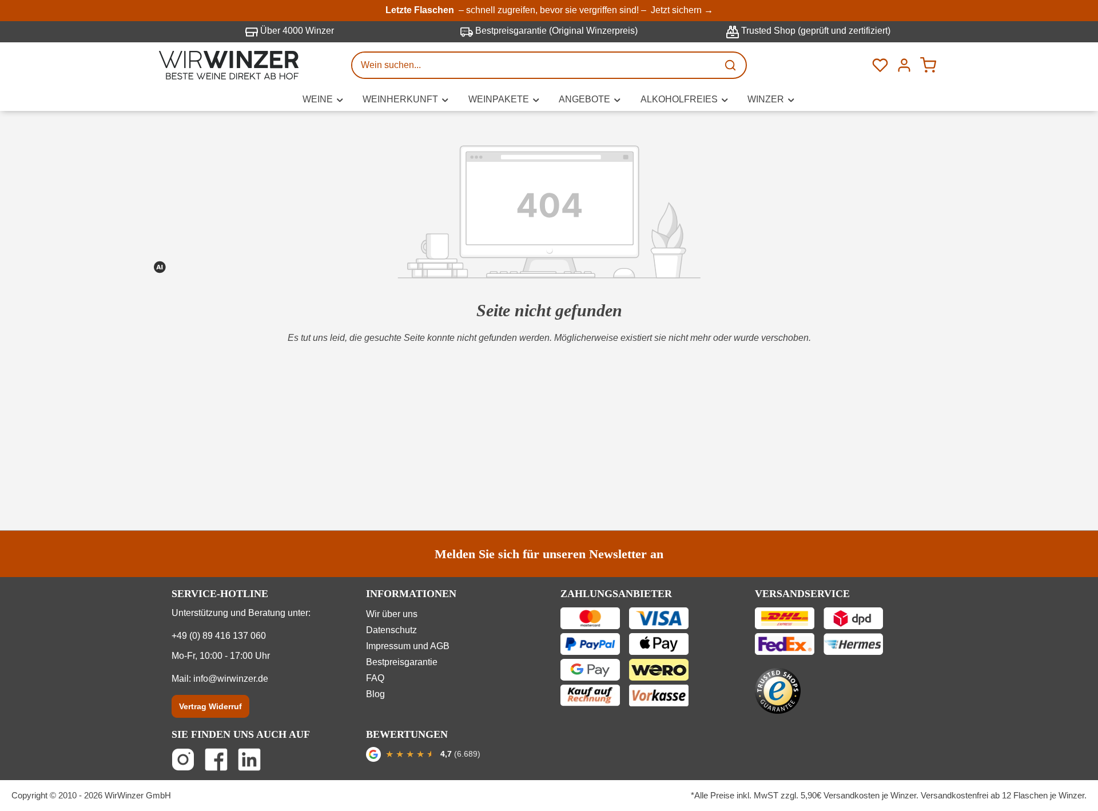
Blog (375, 694)
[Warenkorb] (928, 65)
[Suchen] (731, 65)
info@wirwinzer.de (230, 678)
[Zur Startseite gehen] (229, 65)
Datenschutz (391, 630)
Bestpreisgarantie (401, 662)
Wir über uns (391, 614)
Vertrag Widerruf (210, 706)
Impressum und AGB (407, 646)
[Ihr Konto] (904, 65)
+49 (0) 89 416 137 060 (219, 636)
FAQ (375, 678)
